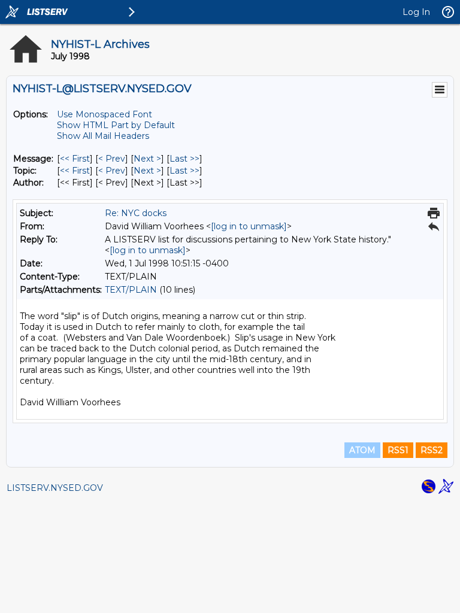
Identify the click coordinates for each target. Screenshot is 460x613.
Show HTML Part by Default (116, 125)
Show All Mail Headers (103, 136)
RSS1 (398, 450)
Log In (416, 12)
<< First (75, 158)
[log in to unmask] (249, 226)
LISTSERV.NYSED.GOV (55, 487)
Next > (147, 158)
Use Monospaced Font (104, 114)
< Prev (111, 158)
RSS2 (431, 450)
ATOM (362, 450)
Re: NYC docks (136, 213)
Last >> (184, 158)
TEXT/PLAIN (131, 289)
